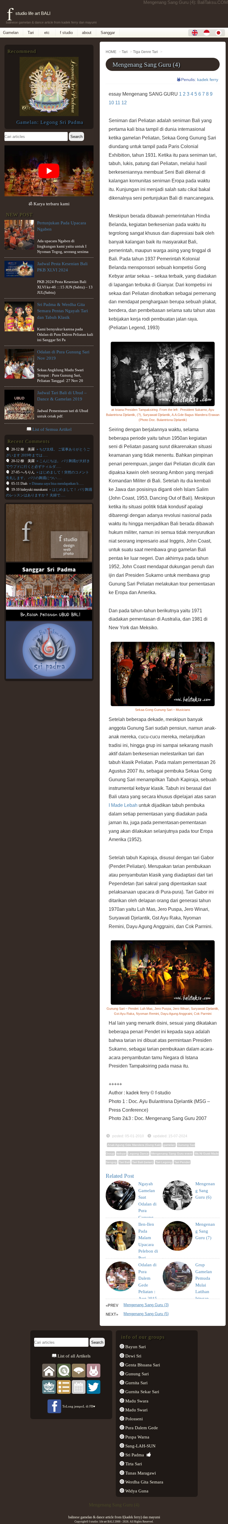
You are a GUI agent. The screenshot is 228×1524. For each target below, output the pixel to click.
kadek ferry (207, 79)
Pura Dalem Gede (141, 1427)
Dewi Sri (132, 1356)
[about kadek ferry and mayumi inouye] (93, 1370)
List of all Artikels (73, 1356)
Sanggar (108, 32)
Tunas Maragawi (140, 1473)
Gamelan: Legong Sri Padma (49, 122)
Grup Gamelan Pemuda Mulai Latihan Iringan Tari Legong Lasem (203, 1291)
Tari (31, 32)
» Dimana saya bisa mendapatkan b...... (56, 483)
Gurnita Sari (136, 1382)
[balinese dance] (79, 1370)
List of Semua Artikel (52, 429)
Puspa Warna (136, 1437)
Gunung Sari (136, 1373)
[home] (49, 1370)
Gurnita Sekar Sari (141, 1391)
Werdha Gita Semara (143, 1482)
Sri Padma (134, 1454)
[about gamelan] (64, 1370)
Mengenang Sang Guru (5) (146, 1314)
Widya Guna (136, 1491)
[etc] (64, 1386)
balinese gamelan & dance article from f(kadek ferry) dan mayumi (114, 1517)
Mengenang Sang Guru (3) (146, 1305)
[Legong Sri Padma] (49, 114)
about (86, 32)
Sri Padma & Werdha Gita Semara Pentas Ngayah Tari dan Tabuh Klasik (62, 310)
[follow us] (93, 1386)
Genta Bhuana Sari (142, 1365)
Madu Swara (136, 1401)
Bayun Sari (135, 1346)
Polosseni (133, 1418)
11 (117, 102)
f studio (66, 32)
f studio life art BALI (28, 13)
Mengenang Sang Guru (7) (205, 1231)
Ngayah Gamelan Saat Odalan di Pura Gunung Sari (147, 1203)
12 (124, 102)
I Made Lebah (123, 805)
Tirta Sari (133, 1463)
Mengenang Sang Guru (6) (205, 1190)
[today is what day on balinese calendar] (79, 1386)
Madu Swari (136, 1410)
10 (111, 102)
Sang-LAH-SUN (140, 1446)
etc (47, 32)
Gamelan (10, 32)
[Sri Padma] (49, 1386)
